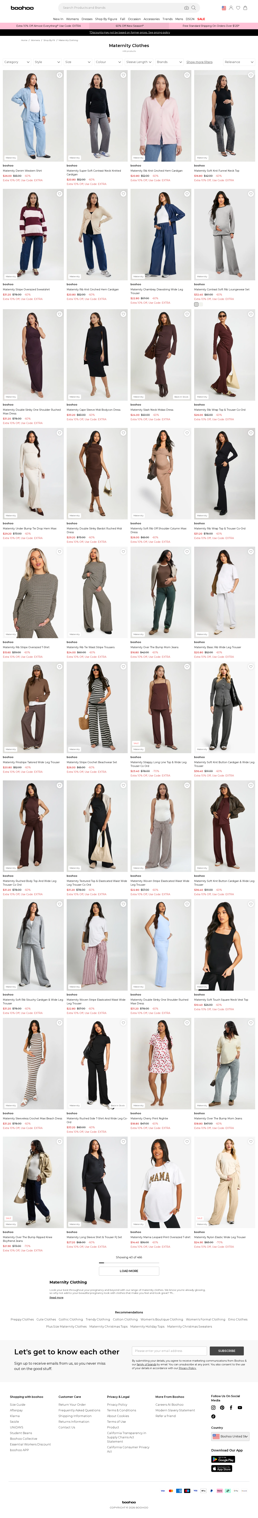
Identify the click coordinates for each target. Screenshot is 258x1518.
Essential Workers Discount (30, 1444)
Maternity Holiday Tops (147, 1326)
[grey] (196, 304)
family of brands (146, 1364)
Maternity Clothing (68, 40)
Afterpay (16, 1410)
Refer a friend (166, 1416)
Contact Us (67, 1427)
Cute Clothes (46, 1319)
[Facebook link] (231, 1407)
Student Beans (21, 1433)
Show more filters (199, 62)
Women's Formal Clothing (205, 1319)
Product (113, 1427)
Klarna (15, 1416)
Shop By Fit (49, 40)
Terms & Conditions (121, 1410)
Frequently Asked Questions (79, 1410)
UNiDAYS (16, 1427)
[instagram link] (213, 1407)
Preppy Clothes (22, 1319)
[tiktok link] (213, 1416)
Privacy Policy (117, 1404)
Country (217, 1427)
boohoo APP (19, 1450)
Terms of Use (116, 1421)
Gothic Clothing (71, 1319)
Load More (129, 1271)
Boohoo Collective (23, 1438)
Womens (35, 40)
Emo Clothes (237, 1319)
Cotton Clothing (125, 1319)
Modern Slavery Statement (175, 1410)
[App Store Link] (223, 1464)
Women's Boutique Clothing (162, 1319)
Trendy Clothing (98, 1319)
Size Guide (17, 1404)
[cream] (201, 304)
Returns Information (74, 1421)
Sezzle (14, 1421)
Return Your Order (72, 1404)
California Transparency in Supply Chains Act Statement (126, 1437)
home (24, 40)
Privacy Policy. (187, 1368)
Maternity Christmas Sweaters (189, 1326)
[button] (224, 8)
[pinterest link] (222, 1407)
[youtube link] (240, 1407)
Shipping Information (75, 1416)
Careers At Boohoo (170, 1404)
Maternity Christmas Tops (108, 1326)
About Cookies (118, 1416)
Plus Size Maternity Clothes (66, 1326)
